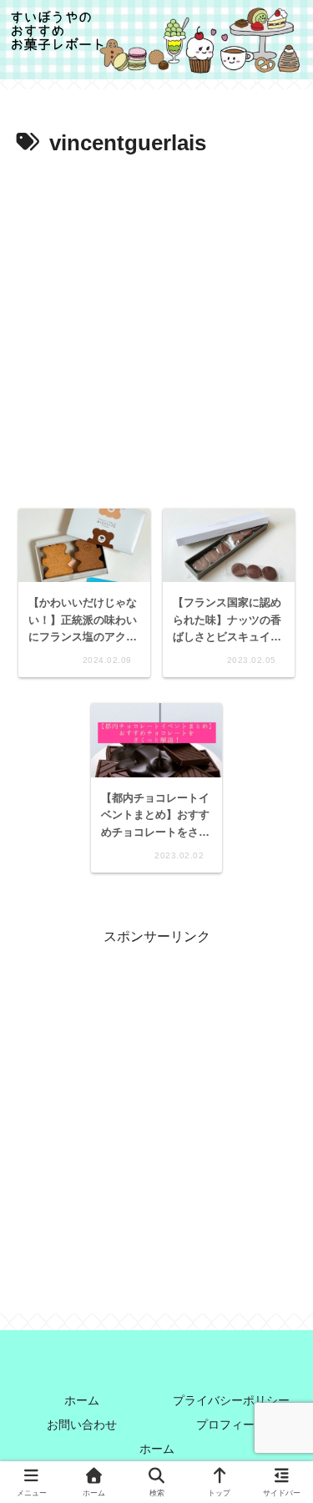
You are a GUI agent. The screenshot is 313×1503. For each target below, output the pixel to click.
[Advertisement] (156, 327)
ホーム (81, 1400)
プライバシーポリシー (231, 1400)
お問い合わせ (82, 1424)
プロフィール (231, 1424)
